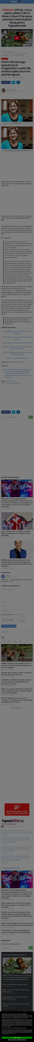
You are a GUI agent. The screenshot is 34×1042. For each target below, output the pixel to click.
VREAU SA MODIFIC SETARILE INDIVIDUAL (17, 1039)
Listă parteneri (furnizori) (6, 1034)
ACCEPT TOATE (17, 1037)
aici (30, 1022)
